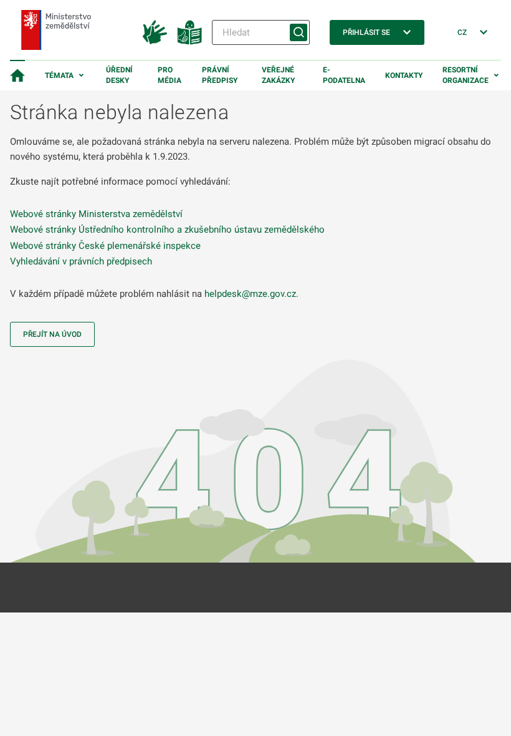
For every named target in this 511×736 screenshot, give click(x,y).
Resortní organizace (465, 75)
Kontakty (404, 75)
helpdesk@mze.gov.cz (250, 293)
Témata (59, 75)
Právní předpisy (219, 75)
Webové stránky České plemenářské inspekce (105, 245)
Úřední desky (119, 75)
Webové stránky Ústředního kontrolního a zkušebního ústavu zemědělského (167, 229)
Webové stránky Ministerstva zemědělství (96, 214)
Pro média (169, 75)
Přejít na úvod (52, 334)
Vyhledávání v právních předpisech (81, 261)
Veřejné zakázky (278, 75)
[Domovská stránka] (17, 75)
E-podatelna (344, 75)
